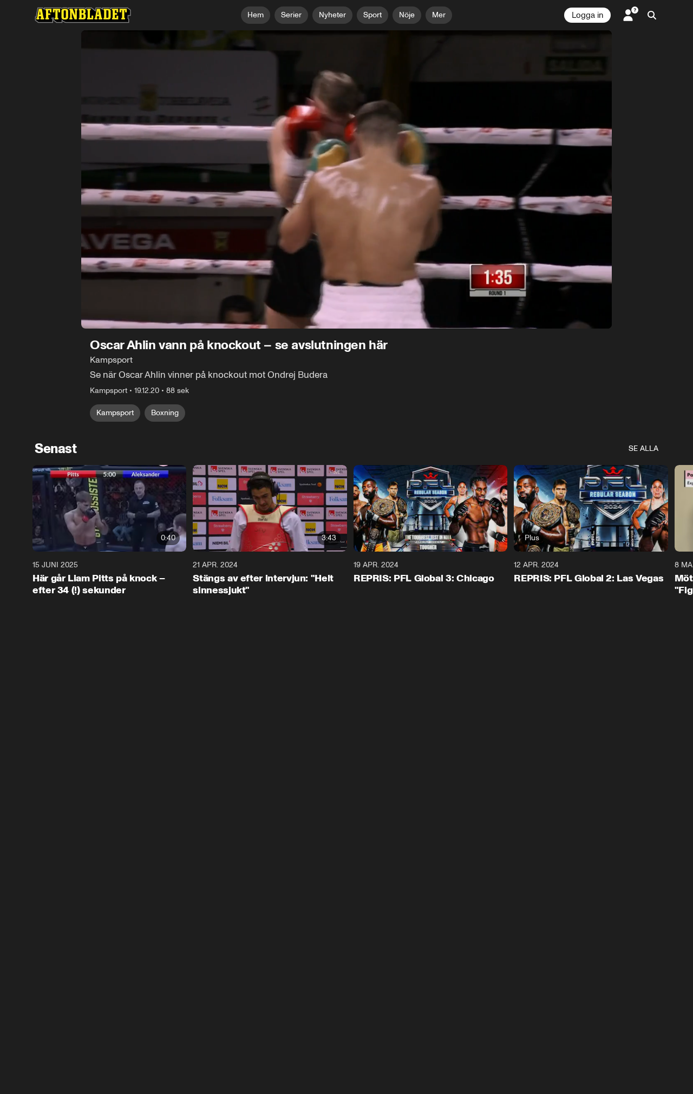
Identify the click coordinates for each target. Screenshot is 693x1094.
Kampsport (115, 412)
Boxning (165, 412)
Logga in (587, 15)
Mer (439, 14)
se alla (643, 448)
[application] (346, 179)
